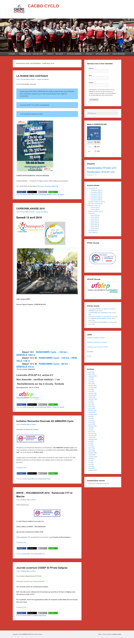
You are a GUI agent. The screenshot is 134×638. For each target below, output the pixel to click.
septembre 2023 (92, 399)
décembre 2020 (92, 433)
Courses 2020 (94, 209)
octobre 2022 (91, 412)
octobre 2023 (91, 397)
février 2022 (91, 422)
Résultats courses (93, 205)
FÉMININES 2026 (25, 54)
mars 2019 (91, 466)
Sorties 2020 (94, 217)
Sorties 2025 (94, 226)
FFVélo (89, 356)
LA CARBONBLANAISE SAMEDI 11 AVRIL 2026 (101, 318)
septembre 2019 (92, 456)
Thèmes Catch (117, 634)
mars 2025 (91, 382)
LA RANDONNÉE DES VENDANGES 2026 (99, 312)
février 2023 (91, 406)
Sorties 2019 (30, 194)
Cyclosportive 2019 (96, 190)
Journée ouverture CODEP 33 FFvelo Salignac (42, 567)
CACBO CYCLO (43, 6)
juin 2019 (90, 460)
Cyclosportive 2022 (96, 194)
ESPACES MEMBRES (74, 54)
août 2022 (91, 416)
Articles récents (75, 625)
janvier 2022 (91, 424)
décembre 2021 (92, 426)
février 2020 (91, 449)
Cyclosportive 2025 (96, 200)
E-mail (91, 82)
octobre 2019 (91, 454)
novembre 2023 (92, 395)
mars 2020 (91, 447)
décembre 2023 (92, 393)
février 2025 (91, 383)
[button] (21, 192)
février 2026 (91, 374)
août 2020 (91, 441)
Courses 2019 (94, 207)
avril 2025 (91, 380)
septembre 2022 (92, 414)
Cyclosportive (92, 188)
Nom (90, 75)
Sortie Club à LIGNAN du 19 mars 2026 (98, 316)
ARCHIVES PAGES (102, 54)
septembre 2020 (92, 439)
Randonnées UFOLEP (45, 194)
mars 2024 (91, 391)
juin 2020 (90, 443)
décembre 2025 (92, 376)
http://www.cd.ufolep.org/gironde (48, 186)
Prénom (91, 68)
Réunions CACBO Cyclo (94, 211)
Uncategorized (92, 230)
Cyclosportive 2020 (96, 192)
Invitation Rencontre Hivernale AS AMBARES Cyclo (45, 421)
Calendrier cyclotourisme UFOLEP (97, 342)
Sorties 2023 (94, 223)
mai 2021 (90, 430)
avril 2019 (91, 464)
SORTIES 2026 (38, 54)
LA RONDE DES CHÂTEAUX (32, 76)
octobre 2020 (91, 437)
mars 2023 (91, 405)
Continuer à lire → (22, 467)
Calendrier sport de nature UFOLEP (97, 347)
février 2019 (91, 468)
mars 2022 (91, 420)
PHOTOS (89, 54)
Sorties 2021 (94, 219)
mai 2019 (90, 462)
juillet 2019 (91, 458)
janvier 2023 (91, 408)
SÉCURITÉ (59, 54)
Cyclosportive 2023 (96, 196)
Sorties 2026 (94, 228)
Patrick (33, 79)
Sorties (25, 194)
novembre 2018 (92, 470)
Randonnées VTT (40, 553)
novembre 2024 (92, 387)
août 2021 (91, 428)
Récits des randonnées (94, 203)
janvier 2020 (91, 451)
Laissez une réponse (42, 79)
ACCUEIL (12, 54)
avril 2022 (91, 418)
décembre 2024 (92, 385)
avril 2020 (91, 445)
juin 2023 (90, 401)
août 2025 (91, 378)
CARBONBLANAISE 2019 (30, 208)
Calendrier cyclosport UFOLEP (96, 337)
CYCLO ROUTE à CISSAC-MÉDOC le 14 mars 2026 (102, 322)
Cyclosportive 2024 (96, 198)
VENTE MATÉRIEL (118, 54)
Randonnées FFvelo (45, 479)
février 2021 (91, 431)
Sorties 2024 (94, 225)
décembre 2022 (92, 410)
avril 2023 (91, 403)
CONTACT (50, 54)
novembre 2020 (92, 435)
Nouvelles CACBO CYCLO (95, 201)
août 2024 (91, 389)
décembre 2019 (92, 453)
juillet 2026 (91, 372)
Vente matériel (92, 232)
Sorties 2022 (94, 221)
